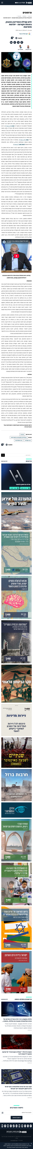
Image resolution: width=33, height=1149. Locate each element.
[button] (3, 455)
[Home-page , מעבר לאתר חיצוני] (8, 1126)
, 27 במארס (19, 144)
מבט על (19, 16)
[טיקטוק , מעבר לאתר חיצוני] (14, 1126)
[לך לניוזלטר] (2, 1112)
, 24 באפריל (23, 140)
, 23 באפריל (10, 126)
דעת (17, 1140)
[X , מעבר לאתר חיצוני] (18, 42)
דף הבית (30, 16)
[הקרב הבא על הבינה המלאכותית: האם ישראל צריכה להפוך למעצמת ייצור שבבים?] (16, 1084)
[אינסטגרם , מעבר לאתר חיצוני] (25, 1126)
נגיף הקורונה (28, 440)
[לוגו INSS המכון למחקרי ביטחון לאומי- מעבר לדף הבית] (16, 1133)
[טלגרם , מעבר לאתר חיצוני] (22, 1126)
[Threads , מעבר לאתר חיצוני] (11, 1126)
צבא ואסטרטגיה (18, 440)
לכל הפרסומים (4, 999)
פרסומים (24, 16)
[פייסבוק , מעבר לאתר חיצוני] (21, 42)
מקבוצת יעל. (12, 1140)
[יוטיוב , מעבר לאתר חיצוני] (19, 1126)
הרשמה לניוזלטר (16, 1117)
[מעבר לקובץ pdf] (12, 38)
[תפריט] (3, 2)
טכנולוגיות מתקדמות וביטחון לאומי (19, 437)
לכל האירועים (4, 461)
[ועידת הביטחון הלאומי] (16, 477)
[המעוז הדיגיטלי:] (16, 1049)
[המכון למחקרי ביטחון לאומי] (29, 3)
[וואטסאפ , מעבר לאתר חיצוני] (14, 42)
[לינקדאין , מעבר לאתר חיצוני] (11, 42)
